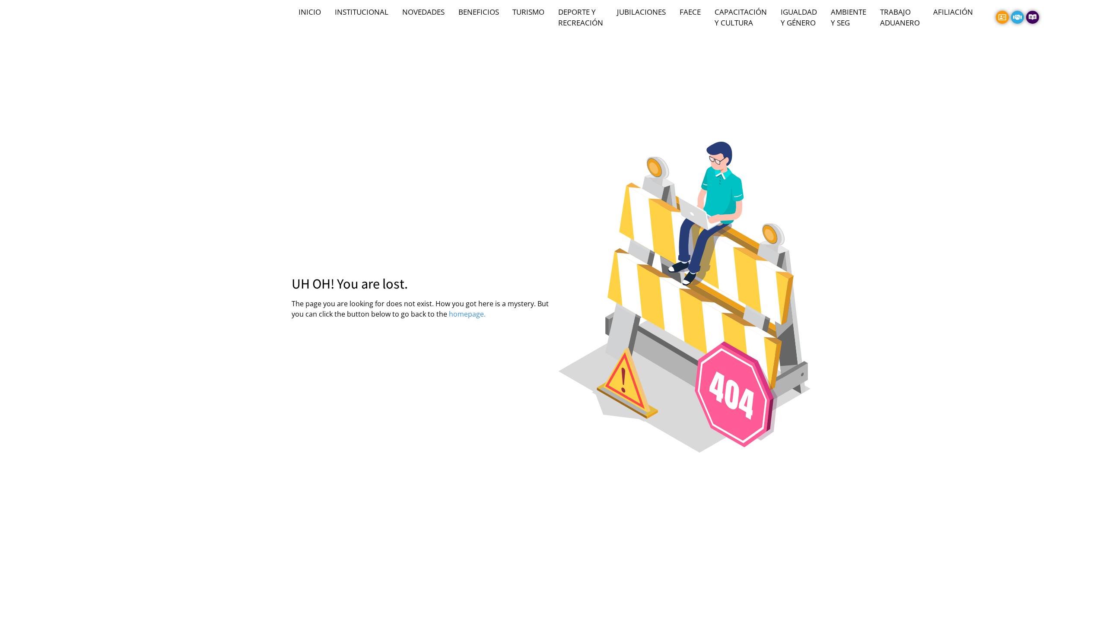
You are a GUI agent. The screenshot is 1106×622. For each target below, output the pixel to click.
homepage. (467, 314)
